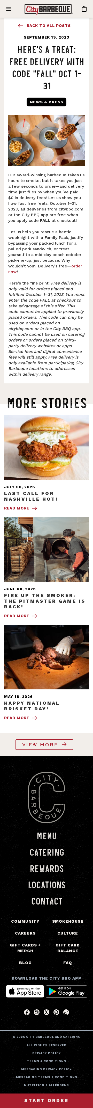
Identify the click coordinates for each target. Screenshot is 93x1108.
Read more (16, 508)
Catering (46, 851)
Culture (67, 933)
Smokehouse (67, 921)
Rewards (46, 868)
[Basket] (84, 9)
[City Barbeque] (49, 9)
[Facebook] (27, 1013)
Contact (46, 900)
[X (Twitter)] (46, 1013)
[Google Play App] (67, 996)
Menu (46, 835)
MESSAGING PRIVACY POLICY (46, 1069)
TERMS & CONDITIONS (46, 1061)
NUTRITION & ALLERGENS (46, 1085)
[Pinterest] (56, 1013)
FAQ (67, 962)
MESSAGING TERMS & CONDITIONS (46, 1077)
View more (41, 745)
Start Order (46, 1100)
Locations (46, 884)
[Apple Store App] (25, 996)
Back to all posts (49, 25)
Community (25, 921)
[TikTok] (66, 1013)
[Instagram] (37, 1013)
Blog (25, 962)
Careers (25, 933)
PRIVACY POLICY (46, 1053)
